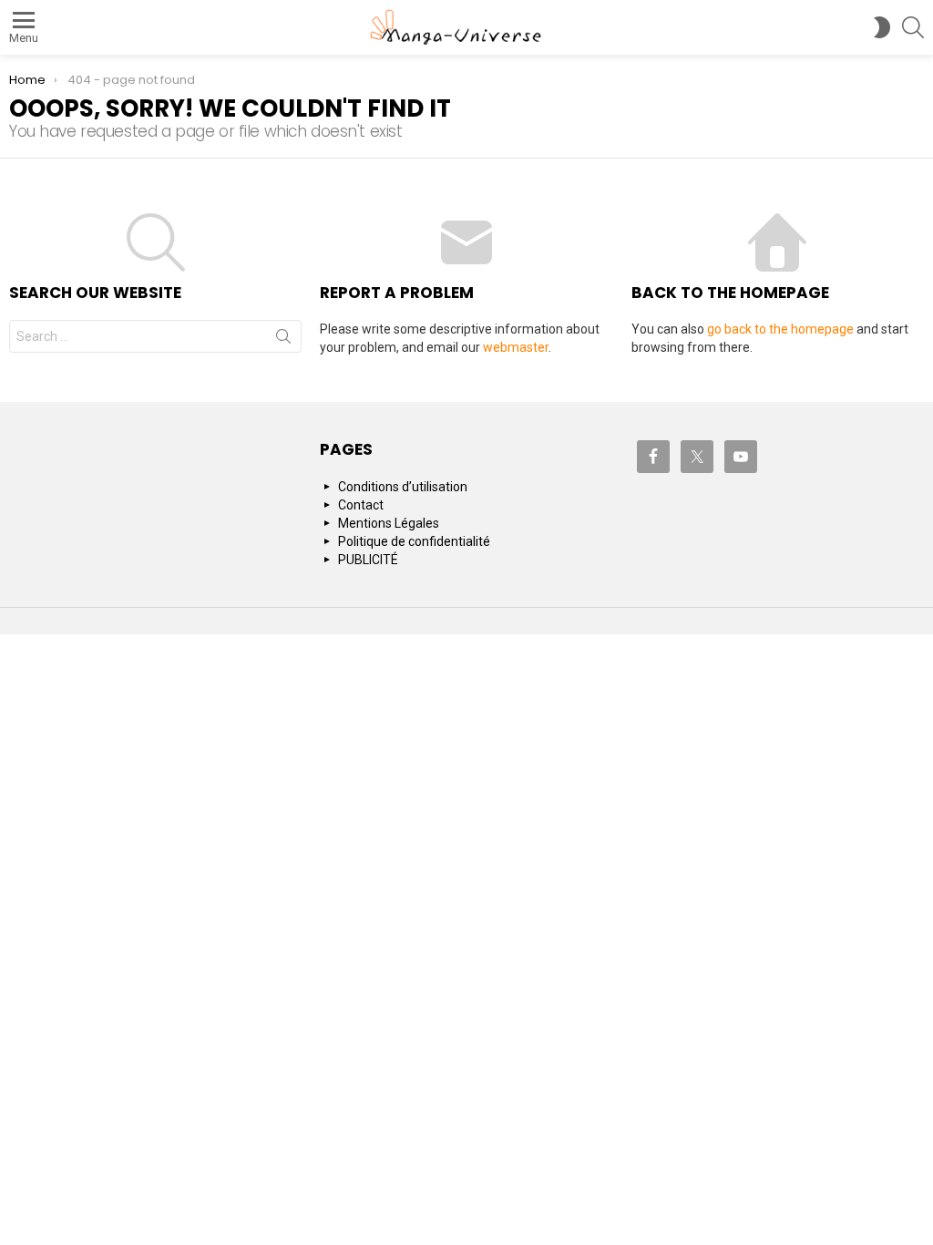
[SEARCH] (913, 27)
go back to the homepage (780, 329)
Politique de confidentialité (414, 541)
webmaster (516, 347)
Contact (361, 505)
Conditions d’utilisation (402, 486)
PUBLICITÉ (368, 559)
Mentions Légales (388, 523)
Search (283, 340)
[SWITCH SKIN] (882, 27)
